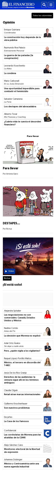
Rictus (7, 278)
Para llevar (10, 168)
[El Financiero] (18, 4)
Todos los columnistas (42, 15)
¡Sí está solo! (12, 284)
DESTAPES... (11, 223)
